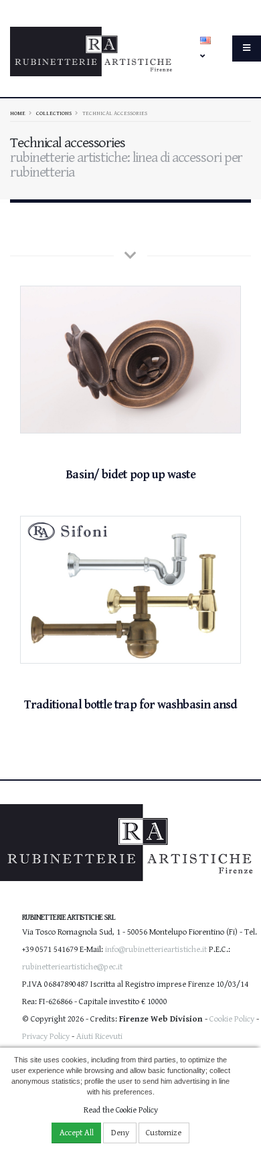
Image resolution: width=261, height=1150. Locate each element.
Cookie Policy (231, 1019)
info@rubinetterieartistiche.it (156, 950)
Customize (163, 1133)
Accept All (77, 1133)
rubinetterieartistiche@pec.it (72, 967)
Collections (54, 113)
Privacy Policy (46, 1037)
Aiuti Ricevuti (99, 1037)
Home (17, 113)
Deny (120, 1133)
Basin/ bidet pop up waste (130, 475)
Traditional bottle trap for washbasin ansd (131, 705)
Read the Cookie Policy (121, 1110)
